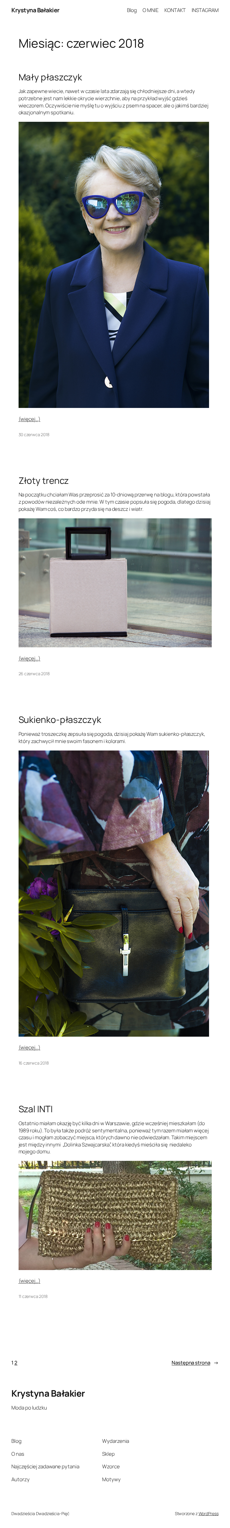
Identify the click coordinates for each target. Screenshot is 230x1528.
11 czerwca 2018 (33, 1296)
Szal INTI (36, 1109)
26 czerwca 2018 (34, 673)
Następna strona (195, 1362)
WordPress (209, 1513)
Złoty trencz (44, 480)
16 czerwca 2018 (34, 1063)
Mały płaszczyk (50, 77)
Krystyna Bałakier (35, 10)
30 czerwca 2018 (34, 434)
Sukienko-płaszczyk (60, 719)
